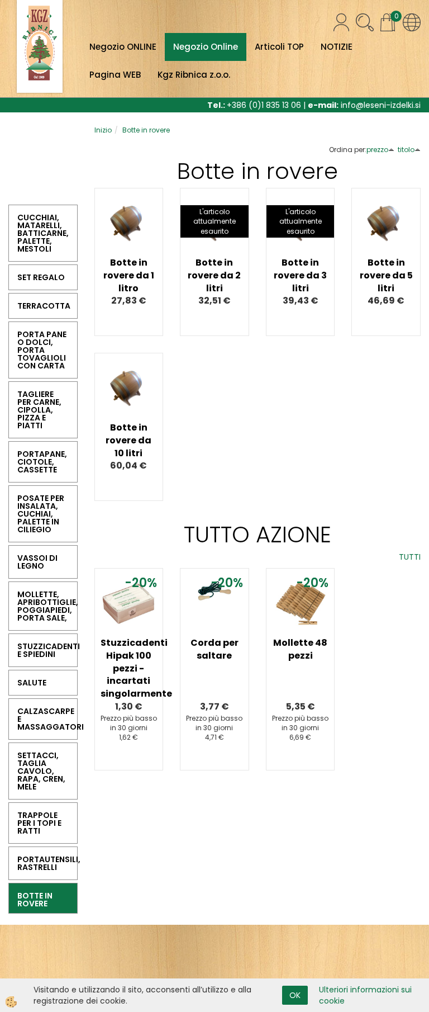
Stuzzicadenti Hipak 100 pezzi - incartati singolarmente (129, 668)
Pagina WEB (115, 75)
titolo (406, 149)
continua (129, 243)
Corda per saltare (214, 649)
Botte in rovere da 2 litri (214, 275)
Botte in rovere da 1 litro (128, 275)
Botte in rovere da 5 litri (386, 275)
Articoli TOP (279, 47)
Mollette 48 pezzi (300, 649)
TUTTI (410, 556)
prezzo (377, 149)
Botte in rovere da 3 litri (300, 275)
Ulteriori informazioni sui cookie (365, 995)
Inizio (103, 130)
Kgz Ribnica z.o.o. (194, 75)
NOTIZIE (336, 47)
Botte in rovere (146, 130)
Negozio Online (205, 47)
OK (295, 995)
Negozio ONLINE (122, 47)
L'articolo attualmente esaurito (214, 221)
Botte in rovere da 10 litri (128, 440)
